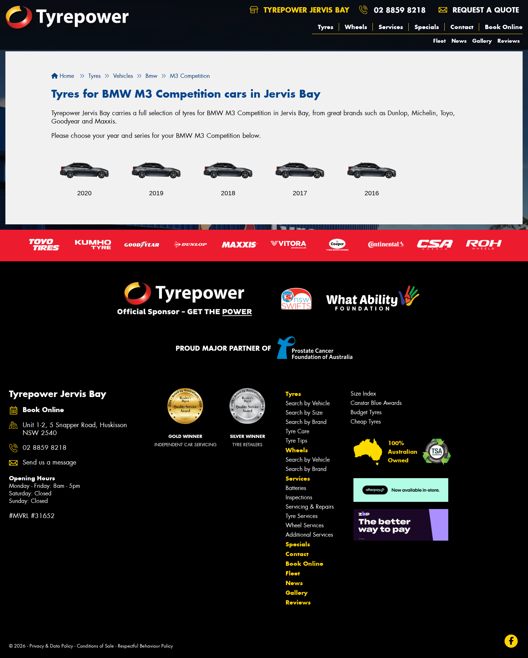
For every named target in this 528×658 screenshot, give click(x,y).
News (459, 40)
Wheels (356, 27)
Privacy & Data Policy (51, 646)
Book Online (504, 27)
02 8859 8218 (400, 9)
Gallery (482, 40)
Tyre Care (297, 431)
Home (66, 76)
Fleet (439, 40)
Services (391, 27)
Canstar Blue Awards (376, 403)
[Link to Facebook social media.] (511, 641)
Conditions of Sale (95, 646)
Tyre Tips (296, 440)
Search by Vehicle (308, 403)
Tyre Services (302, 516)
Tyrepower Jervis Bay (305, 9)
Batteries (296, 488)
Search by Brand (306, 422)
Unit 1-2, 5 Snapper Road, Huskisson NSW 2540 (75, 429)
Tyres (325, 27)
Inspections (299, 497)
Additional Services (309, 534)
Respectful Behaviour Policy (145, 646)
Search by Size (304, 412)
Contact (461, 27)
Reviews (508, 40)
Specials (426, 27)
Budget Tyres (366, 412)
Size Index (363, 393)
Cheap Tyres (366, 421)
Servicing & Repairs (310, 506)
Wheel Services (305, 525)
